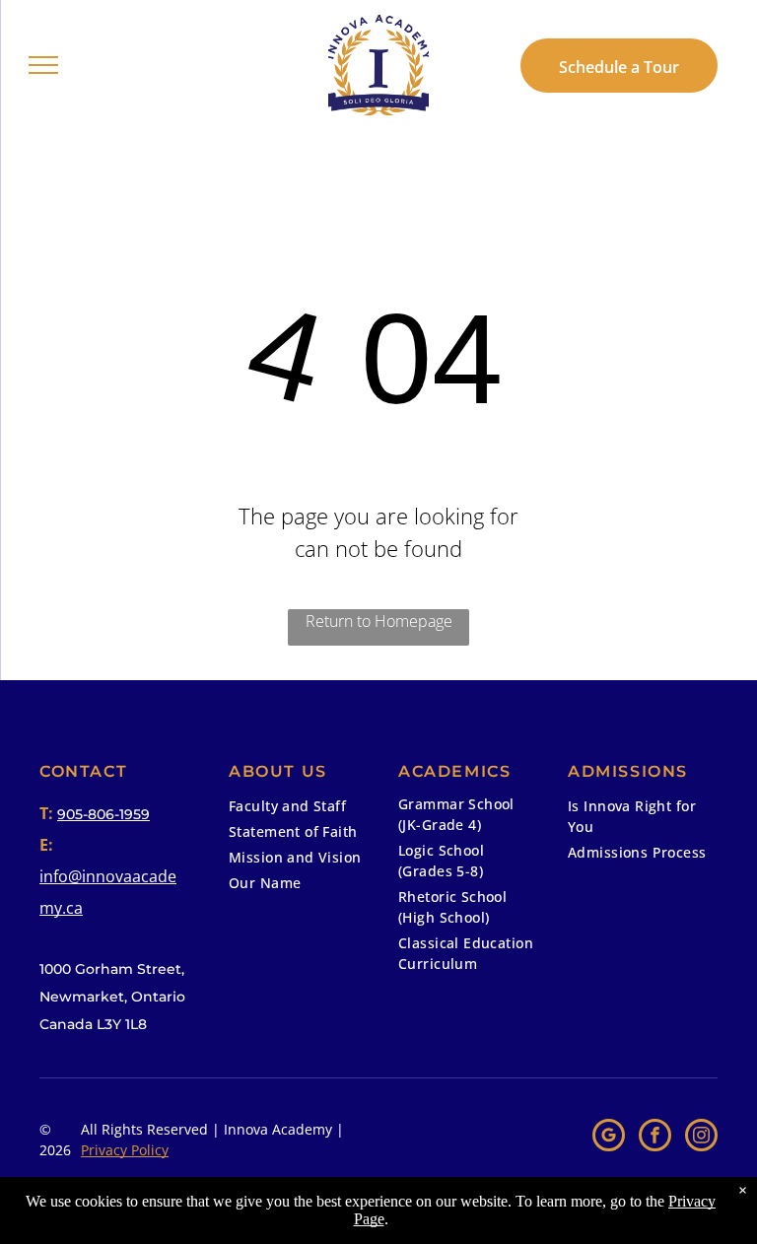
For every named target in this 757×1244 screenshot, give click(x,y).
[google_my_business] (608, 1137)
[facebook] (655, 1137)
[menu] (43, 65)
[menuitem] (300, 808)
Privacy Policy (125, 1149)
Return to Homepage (379, 621)
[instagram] (701, 1137)
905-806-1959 (103, 814)
